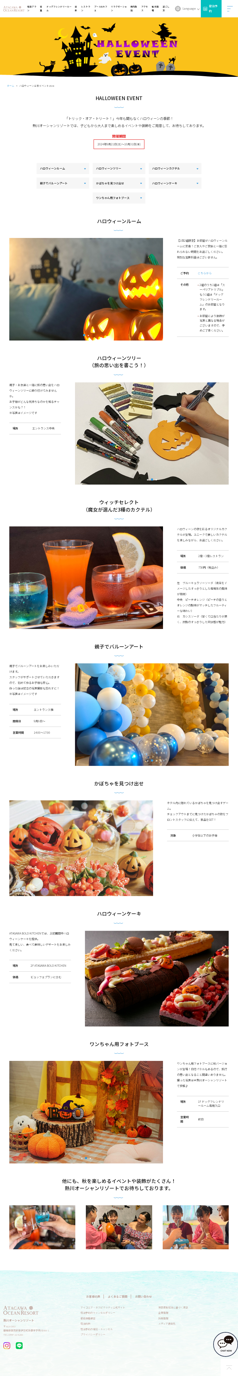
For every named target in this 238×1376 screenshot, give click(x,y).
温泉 (76, 8)
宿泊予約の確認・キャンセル (97, 1329)
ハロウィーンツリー (108, 168)
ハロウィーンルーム (52, 168)
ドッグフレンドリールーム (59, 8)
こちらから (205, 273)
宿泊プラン (31, 8)
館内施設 (133, 8)
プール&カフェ (100, 8)
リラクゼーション (119, 8)
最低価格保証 (88, 1318)
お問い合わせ (143, 1297)
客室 (41, 8)
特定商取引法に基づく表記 (173, 1307)
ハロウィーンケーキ (164, 183)
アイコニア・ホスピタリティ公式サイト (103, 1307)
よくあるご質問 (117, 1297)
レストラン (85, 8)
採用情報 (163, 1318)
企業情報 (163, 1312)
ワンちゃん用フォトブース (113, 198)
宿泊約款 (85, 1323)
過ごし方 (166, 8)
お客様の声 (93, 1297)
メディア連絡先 (166, 1323)
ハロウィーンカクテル (166, 168)
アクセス (144, 8)
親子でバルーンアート (54, 183)
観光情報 (155, 8)
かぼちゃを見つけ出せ (110, 183)
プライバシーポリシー (93, 1334)
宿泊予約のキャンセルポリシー (98, 1312)
